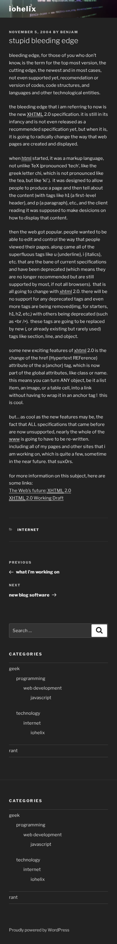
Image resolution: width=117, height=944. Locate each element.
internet (28, 530)
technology (28, 713)
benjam (69, 32)
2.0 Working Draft (36, 498)
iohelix (22, 8)
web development (42, 688)
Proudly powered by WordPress (39, 929)
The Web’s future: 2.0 (40, 490)
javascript (41, 697)
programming (30, 678)
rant (13, 750)
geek (14, 668)
